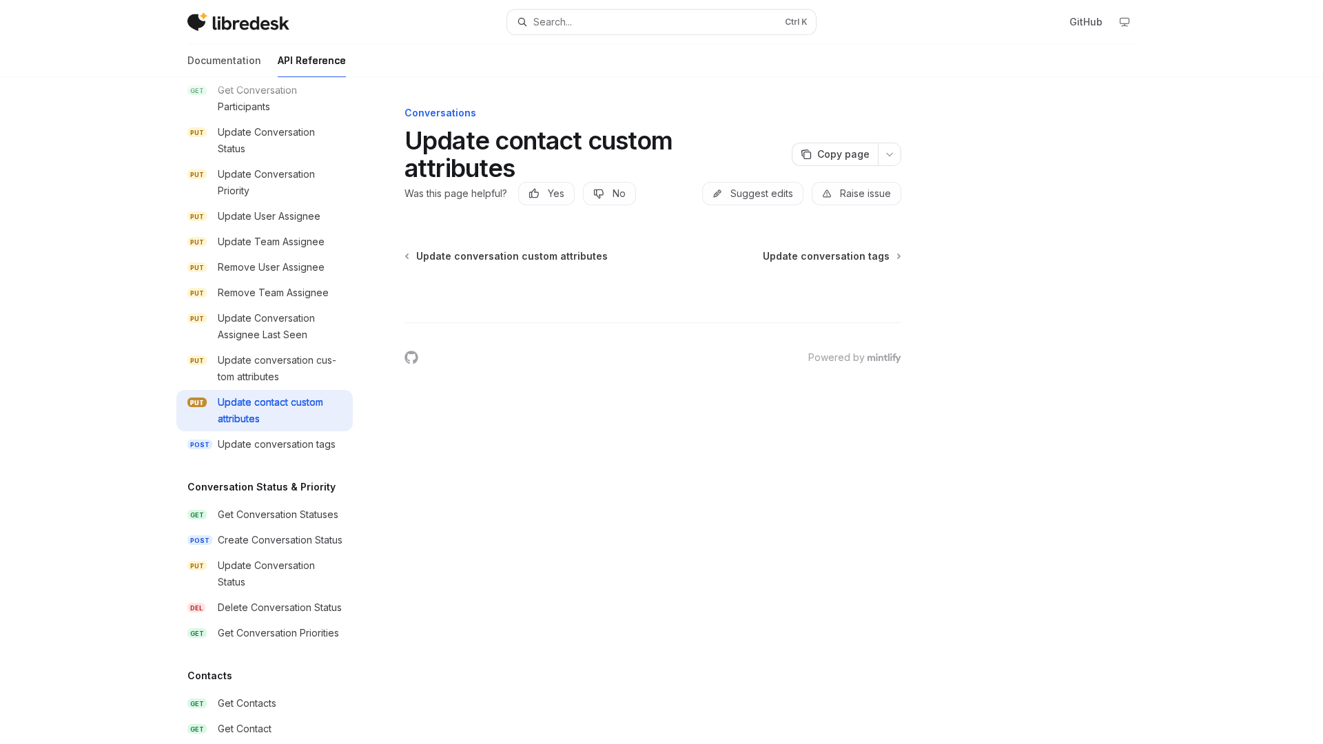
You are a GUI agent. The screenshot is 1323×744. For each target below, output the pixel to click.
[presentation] (275, 410)
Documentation (224, 60)
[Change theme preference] (1125, 22)
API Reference (312, 60)
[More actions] (889, 154)
